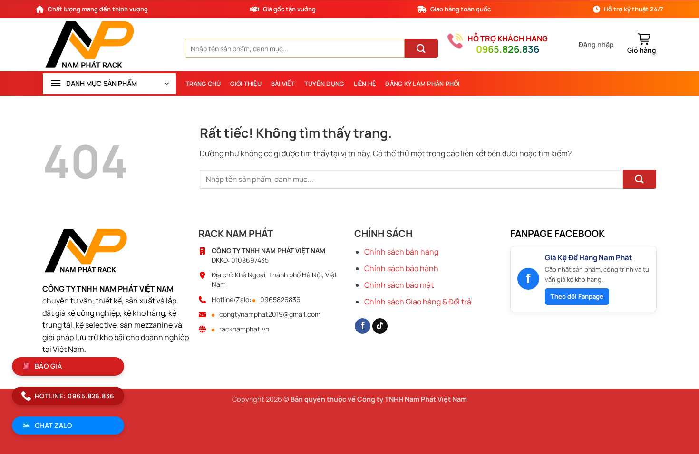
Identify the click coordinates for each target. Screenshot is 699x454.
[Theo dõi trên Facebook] (362, 326)
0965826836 (280, 299)
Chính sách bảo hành (401, 268)
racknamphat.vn (244, 329)
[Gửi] (421, 48)
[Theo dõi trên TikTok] (380, 326)
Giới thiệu (246, 83)
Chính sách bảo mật (399, 285)
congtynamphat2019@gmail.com (269, 314)
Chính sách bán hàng (401, 251)
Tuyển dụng (324, 83)
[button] (596, 44)
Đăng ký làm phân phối (422, 83)
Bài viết (283, 83)
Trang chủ (203, 83)
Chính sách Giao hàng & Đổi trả (417, 301)
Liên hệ (365, 83)
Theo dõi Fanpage (577, 296)
